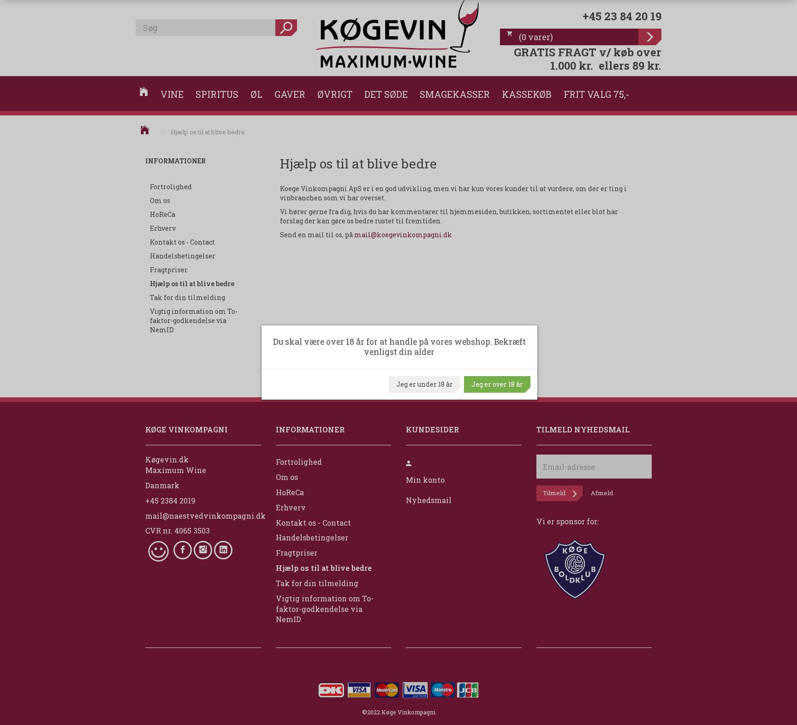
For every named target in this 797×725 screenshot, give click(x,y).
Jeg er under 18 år (424, 384)
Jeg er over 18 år (497, 384)
